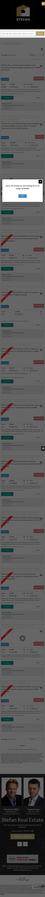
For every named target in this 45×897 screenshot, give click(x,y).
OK (22, 196)
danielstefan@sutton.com (33, 814)
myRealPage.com (22, 880)
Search (40, 33)
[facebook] (19, 844)
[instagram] (25, 844)
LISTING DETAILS (7, 98)
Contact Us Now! (22, 836)
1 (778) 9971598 (6, 107)
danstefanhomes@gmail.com (11, 814)
